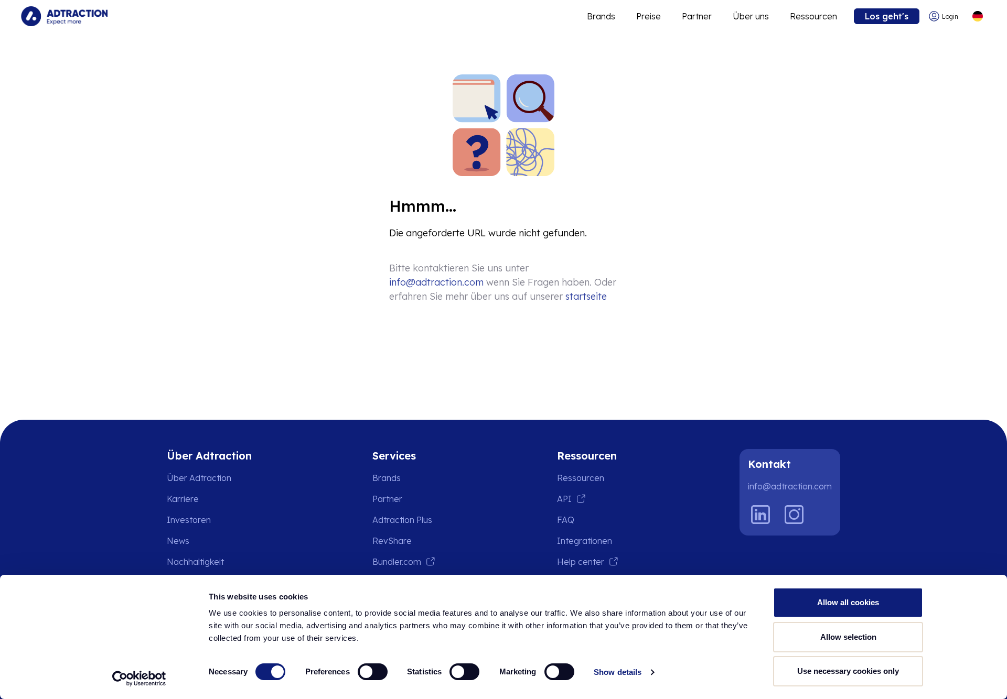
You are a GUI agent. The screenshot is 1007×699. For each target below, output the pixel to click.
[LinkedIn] (760, 514)
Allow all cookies (848, 602)
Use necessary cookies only (848, 671)
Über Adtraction (199, 478)
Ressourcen (813, 16)
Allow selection (848, 636)
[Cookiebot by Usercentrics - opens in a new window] (139, 678)
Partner (697, 16)
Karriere (183, 499)
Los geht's (886, 16)
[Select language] (977, 16)
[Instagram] (794, 514)
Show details (617, 672)
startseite (586, 296)
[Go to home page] (64, 16)
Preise (648, 16)
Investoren (189, 520)
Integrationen (584, 541)
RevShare (392, 541)
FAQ (565, 520)
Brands (601, 16)
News (178, 541)
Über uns (751, 16)
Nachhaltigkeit (195, 561)
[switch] (373, 671)
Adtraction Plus (402, 520)
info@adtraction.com (436, 282)
